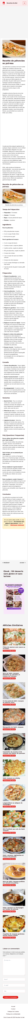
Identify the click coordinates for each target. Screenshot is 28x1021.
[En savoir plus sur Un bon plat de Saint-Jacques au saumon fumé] (14, 690)
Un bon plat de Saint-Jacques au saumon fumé (13, 701)
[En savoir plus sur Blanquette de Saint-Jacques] (14, 716)
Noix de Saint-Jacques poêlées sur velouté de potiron (14, 882)
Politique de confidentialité (13, 1014)
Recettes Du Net (12, 3)
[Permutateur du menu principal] (24, 3)
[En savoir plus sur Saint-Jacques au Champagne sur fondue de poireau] (14, 897)
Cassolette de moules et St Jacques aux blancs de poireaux (14, 752)
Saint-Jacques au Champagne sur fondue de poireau (13, 908)
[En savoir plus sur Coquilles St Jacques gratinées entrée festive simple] (14, 923)
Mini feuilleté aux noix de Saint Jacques (14, 829)
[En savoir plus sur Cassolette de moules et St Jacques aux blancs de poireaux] (14, 741)
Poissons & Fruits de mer (9, 650)
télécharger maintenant (17, 525)
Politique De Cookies (13, 1011)
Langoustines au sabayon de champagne (12, 803)
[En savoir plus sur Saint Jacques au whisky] (14, 767)
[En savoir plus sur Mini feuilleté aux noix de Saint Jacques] (14, 818)
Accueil (13, 1006)
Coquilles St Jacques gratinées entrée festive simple (13, 934)
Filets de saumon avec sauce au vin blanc (14, 647)
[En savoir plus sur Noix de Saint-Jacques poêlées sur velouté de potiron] (14, 871)
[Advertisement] (14, 21)
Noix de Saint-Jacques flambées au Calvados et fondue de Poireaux (11, 674)
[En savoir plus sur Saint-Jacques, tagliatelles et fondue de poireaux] (14, 845)
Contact (13, 1009)
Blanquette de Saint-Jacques (13, 727)
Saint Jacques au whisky (11, 778)
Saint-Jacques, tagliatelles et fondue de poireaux (13, 855)
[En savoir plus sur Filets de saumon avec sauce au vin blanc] (14, 636)
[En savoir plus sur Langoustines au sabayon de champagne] (14, 792)
